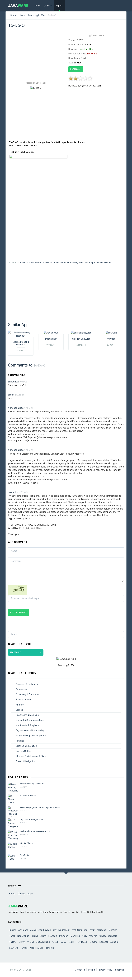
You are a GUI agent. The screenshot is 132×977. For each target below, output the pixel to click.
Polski (71, 942)
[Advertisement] (36, 56)
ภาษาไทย (13, 948)
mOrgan (111, 338)
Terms (91, 969)
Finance (20, 704)
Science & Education (26, 746)
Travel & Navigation (25, 761)
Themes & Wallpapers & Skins (31, 756)
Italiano (13, 942)
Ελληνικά (75, 936)
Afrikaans (23, 930)
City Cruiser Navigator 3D (31, 819)
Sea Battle (24, 855)
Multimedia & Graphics (27, 725)
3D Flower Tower (28, 795)
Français (52, 936)
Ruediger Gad (86, 49)
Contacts (80, 969)
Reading (20, 740)
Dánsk (12, 936)
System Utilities (24, 751)
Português (81, 942)
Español (103, 942)
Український (36, 948)
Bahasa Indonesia (108, 936)
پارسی (63, 942)
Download (75, 69)
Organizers (47, 262)
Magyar (93, 936)
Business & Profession (30, 262)
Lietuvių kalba (43, 942)
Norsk (55, 942)
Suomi (43, 936)
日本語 (22, 942)
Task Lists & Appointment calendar (95, 262)
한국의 (30, 942)
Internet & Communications (30, 720)
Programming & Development (31, 735)
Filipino (34, 936)
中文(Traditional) (98, 930)
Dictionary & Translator (27, 694)
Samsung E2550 (36, 15)
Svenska (114, 942)
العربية (33, 930)
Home (37, 6)
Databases (21, 689)
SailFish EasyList (81, 338)
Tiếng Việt (50, 948)
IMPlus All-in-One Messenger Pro (35, 831)
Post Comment (18, 612)
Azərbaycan (44, 930)
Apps (58, 6)
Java (22, 15)
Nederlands (23, 936)
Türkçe (24, 948)
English (12, 930)
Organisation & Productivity (65, 262)
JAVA (18, 5)
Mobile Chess (26, 843)
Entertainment (23, 699)
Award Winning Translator (32, 783)
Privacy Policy (105, 969)
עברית (84, 936)
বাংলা (55, 930)
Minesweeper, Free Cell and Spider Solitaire (40, 807)
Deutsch (63, 936)
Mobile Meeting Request (21, 343)
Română (93, 942)
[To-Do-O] (38, 206)
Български (64, 930)
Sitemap (119, 969)
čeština (113, 930)
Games (47, 6)
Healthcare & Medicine (27, 715)
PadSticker (51, 338)
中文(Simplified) (80, 930)
